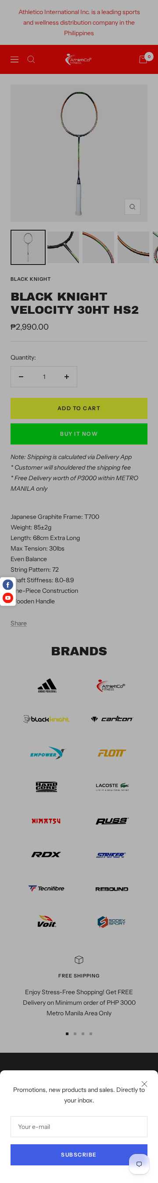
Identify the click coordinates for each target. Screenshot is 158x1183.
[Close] (144, 1084)
